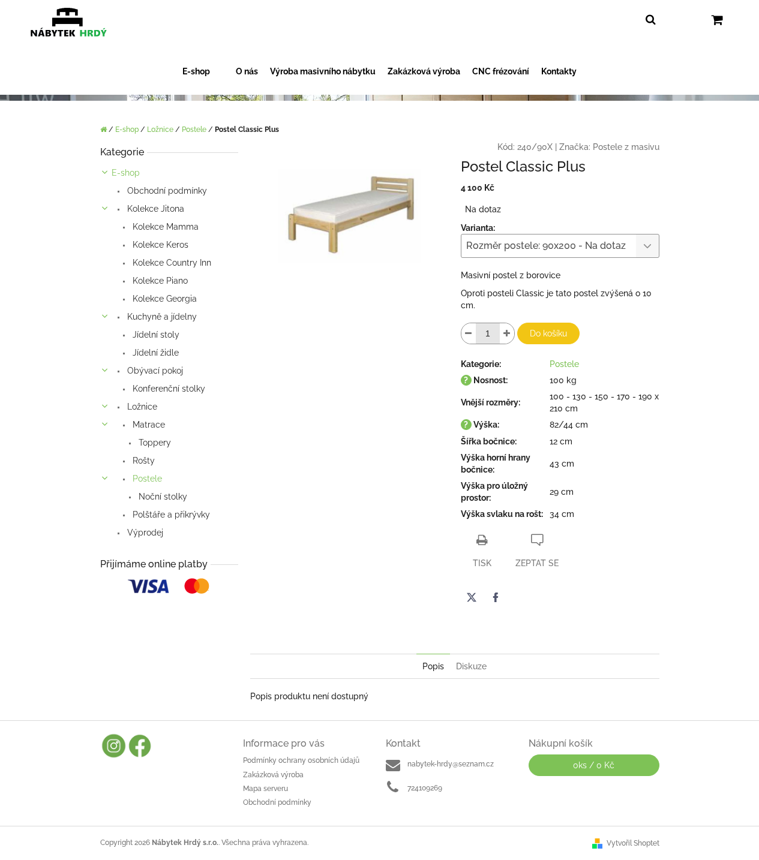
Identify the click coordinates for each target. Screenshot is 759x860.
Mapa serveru (265, 788)
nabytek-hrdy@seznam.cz (450, 764)
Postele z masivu (626, 147)
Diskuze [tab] (471, 666)
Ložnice (141, 406)
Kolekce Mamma (164, 226)
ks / (593, 765)
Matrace (147, 424)
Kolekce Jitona (154, 209)
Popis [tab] (433, 666)
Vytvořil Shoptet (633, 843)
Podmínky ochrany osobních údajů (301, 760)
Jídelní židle (154, 352)
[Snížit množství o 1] (468, 333)
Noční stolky (161, 496)
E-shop (126, 173)
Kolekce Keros (159, 244)
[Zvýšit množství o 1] (507, 333)
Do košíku (548, 333)
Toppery (153, 442)
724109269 (424, 788)
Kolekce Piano (159, 280)
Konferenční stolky (167, 388)
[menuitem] (203, 71)
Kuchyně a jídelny (161, 316)
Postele (146, 478)
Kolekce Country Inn (170, 262)
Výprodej (144, 532)
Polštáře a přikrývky (170, 514)
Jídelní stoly (154, 334)
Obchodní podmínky (166, 191)
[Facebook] (495, 597)
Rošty (142, 460)
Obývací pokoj (154, 370)
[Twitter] (471, 597)
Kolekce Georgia (163, 298)
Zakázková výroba (273, 775)
